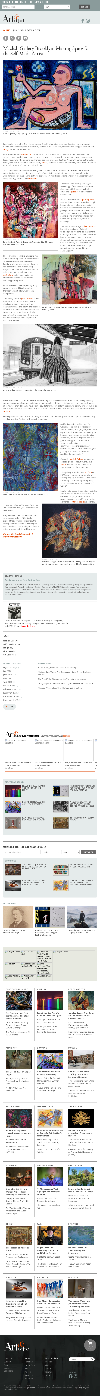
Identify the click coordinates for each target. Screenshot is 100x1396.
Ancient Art (75, 1106)
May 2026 (7, 678)
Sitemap (7, 1365)
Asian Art (11, 1047)
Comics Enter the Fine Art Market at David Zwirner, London (48, 1081)
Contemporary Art (17, 989)
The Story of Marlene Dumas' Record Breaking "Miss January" (79, 1323)
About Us (8, 1358)
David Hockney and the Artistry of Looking (33, 803)
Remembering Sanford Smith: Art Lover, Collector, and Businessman (49, 1320)
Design (9, 1224)
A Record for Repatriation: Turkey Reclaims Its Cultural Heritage (80, 1142)
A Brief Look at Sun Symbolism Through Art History (80, 1133)
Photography (9, 651)
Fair (39, 1224)
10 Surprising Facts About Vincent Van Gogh (57, 667)
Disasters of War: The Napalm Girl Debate (47, 1199)
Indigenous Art (46, 1106)
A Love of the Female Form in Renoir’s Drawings (49, 1089)
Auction (73, 1277)
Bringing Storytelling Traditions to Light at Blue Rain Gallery (34, 882)
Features (29, 1361)
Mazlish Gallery (10, 640)
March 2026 (8, 685)
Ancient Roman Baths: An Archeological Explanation (17, 1255)
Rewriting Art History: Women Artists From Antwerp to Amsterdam (17, 1192)
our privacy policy (50, 1386)
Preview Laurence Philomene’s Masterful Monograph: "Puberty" (78, 1025)
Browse (48, 1361)
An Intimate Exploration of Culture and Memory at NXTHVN (17, 1149)
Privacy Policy (82, 1388)
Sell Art (48, 1375)
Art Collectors (9, 654)
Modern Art (75, 1165)
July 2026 (7, 671)
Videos (28, 1371)
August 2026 (9, 667)
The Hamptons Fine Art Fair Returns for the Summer (49, 1265)
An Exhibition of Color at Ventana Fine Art (81, 865)
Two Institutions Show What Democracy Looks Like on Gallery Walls (81, 1083)
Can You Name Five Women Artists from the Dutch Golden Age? (18, 1211)
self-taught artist (11, 644)
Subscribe (88, 852)
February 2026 (9, 689)
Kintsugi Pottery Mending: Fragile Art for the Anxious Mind (17, 1081)
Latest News (9, 903)
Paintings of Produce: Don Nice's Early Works (33, 819)
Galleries (49, 1365)
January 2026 (9, 692)
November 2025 (10, 700)
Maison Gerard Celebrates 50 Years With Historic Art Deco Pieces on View (49, 1310)
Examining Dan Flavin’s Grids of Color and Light (33, 788)
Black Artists (14, 1106)
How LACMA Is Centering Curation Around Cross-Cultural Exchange (17, 1025)
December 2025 (10, 696)
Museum (72, 1047)
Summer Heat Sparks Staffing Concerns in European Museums (78, 1074)
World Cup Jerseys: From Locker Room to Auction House (79, 1313)
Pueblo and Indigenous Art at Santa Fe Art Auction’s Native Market (82, 882)
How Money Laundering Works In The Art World (48, 1302)
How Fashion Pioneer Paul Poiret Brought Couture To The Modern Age (18, 1264)
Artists (48, 1368)
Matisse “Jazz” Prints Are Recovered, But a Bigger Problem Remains (64, 673)
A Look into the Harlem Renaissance (16, 1141)
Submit (84, 6)
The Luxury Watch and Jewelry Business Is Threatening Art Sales (79, 1304)
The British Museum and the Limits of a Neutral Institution (81, 1093)
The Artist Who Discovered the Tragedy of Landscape (62, 679)
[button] (5, 38)
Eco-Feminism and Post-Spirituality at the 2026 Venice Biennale (17, 1016)
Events (28, 1368)
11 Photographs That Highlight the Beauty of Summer (48, 1192)
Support (7, 1361)
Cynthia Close (33, 30)
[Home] (13, 18)
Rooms (48, 1371)
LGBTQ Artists (76, 989)
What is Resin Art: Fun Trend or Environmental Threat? (81, 1206)
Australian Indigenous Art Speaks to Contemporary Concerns (48, 1142)
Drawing (42, 1047)
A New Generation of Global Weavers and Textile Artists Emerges (82, 804)
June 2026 (7, 674)
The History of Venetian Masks (82, 819)
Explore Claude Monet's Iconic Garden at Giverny (80, 1190)
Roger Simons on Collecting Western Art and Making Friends (48, 1250)
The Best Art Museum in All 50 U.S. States (18, 1033)
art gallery (8, 647)
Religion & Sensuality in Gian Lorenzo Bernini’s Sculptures (18, 1318)
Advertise (29, 1378)
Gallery (6, 30)
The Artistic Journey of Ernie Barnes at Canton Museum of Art (34, 866)
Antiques (42, 1277)
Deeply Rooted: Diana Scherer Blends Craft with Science (17, 1201)
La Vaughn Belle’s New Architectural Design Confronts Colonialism (47, 1029)
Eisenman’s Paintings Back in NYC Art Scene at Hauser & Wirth (81, 1035)
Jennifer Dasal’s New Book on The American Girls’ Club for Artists (81, 1016)
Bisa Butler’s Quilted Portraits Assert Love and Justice (18, 1133)
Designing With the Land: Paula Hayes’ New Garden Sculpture (65, 683)
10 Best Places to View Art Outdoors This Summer (18, 1311)
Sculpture (12, 1277)
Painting (73, 1224)
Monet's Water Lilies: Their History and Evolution (60, 688)
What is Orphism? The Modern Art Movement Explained (78, 1198)
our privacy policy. (30, 1388)
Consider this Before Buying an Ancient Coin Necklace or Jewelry (80, 1152)
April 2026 (7, 682)
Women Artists (14, 1165)
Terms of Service (8, 1389)
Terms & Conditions (8, 1369)
